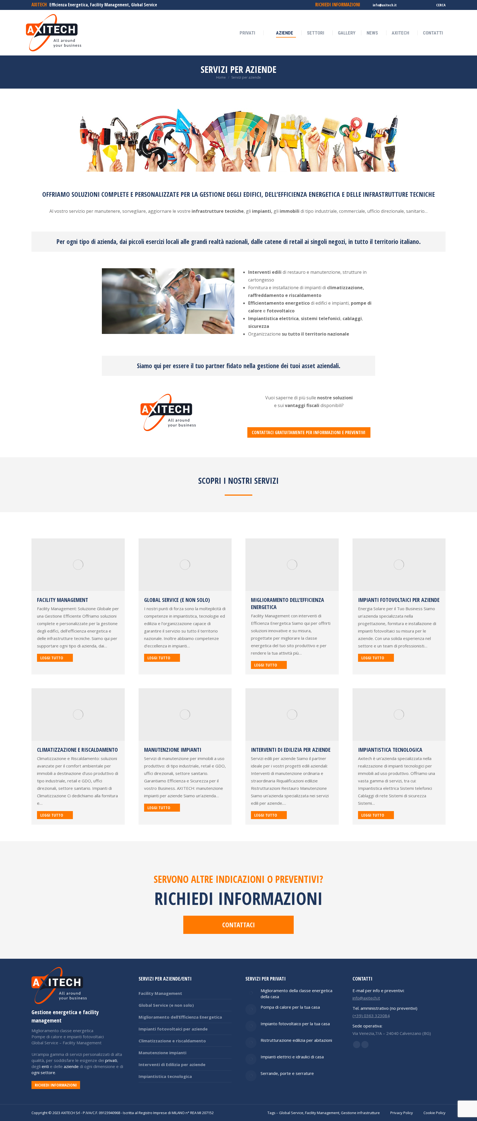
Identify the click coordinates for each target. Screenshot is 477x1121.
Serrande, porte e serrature (287, 1073)
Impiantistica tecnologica (390, 749)
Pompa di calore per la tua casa (290, 1007)
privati (111, 1060)
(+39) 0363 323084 (371, 1015)
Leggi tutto (51, 657)
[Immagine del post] (250, 992)
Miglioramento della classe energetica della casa (296, 993)
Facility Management (62, 600)
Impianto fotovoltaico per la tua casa (295, 1023)
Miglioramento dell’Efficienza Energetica (287, 603)
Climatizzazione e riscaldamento (77, 749)
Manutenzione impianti (172, 749)
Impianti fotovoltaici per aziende (398, 600)
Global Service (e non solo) (177, 600)
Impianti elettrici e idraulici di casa (292, 1056)
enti (45, 1066)
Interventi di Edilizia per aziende (290, 749)
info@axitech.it (385, 4)
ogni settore (43, 1072)
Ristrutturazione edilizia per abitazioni (296, 1040)
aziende (71, 1066)
